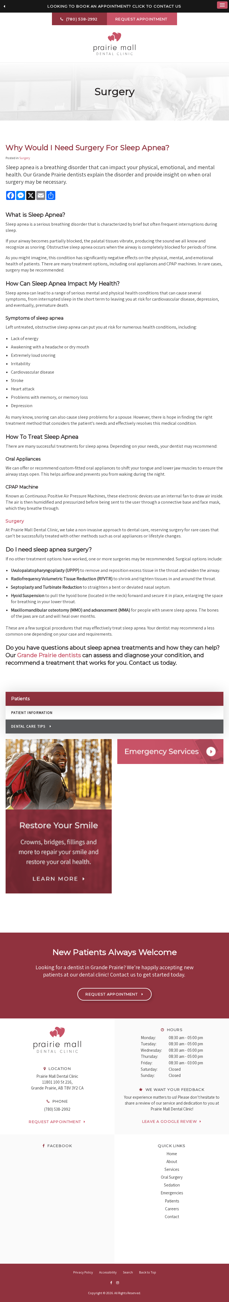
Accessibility (108, 1272)
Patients (172, 1201)
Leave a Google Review (169, 1121)
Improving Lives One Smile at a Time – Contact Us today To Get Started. (114, 6)
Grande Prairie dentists (48, 655)
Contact (172, 1216)
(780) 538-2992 (57, 1109)
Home (171, 1153)
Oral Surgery (172, 1177)
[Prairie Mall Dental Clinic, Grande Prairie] (57, 1058)
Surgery (24, 158)
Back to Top (147, 1272)
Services (171, 1169)
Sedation (172, 1185)
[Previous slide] (4, 6)
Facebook (59, 1145)
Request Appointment (55, 1121)
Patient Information (32, 712)
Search (128, 1272)
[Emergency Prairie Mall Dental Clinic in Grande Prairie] (170, 751)
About (171, 1161)
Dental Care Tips (28, 726)
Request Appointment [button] (142, 19)
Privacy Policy (83, 1272)
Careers (172, 1208)
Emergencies (172, 1192)
